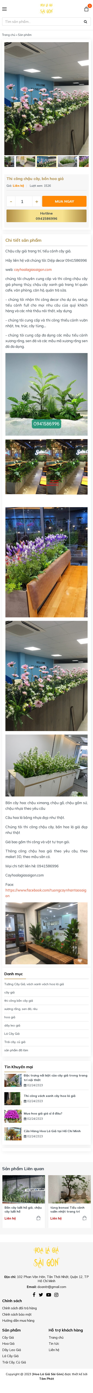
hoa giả (9, 1017)
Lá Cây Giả (11, 1034)
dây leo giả (12, 1025)
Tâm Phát (46, 1379)
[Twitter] (42, 1295)
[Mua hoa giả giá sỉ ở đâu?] (13, 1116)
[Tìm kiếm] (85, 21)
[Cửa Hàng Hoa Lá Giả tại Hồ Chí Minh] (13, 1133)
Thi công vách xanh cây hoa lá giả (49, 1096)
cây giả (9, 992)
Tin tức (54, 1343)
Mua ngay (64, 201)
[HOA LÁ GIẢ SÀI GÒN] (46, 1257)
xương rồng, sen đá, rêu (20, 1009)
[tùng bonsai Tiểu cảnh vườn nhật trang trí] (69, 1189)
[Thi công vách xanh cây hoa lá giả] (13, 1098)
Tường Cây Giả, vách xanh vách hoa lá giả (34, 984)
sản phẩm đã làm (16, 1050)
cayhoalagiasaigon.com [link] (33, 269)
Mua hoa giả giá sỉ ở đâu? (43, 1113)
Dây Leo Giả (11, 1350)
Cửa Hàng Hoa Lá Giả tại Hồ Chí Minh (52, 1131)
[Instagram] (57, 1295)
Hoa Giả (8, 1343)
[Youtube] (50, 1295)
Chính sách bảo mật (17, 1314)
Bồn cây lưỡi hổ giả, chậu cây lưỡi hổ (23, 1209)
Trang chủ (8, 35)
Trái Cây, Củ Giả (14, 1362)
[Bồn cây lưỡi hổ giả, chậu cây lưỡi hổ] (23, 1189)
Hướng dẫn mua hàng (18, 1320)
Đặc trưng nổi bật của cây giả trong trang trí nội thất (55, 1077)
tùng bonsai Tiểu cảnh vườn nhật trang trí (67, 1209)
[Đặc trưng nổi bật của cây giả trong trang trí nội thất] (13, 1080)
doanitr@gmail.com (51, 1287)
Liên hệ (54, 1350)
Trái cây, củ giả (14, 1042)
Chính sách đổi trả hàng (19, 1308)
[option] (46, 98)
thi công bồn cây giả (18, 1001)
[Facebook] (36, 1295)
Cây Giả (8, 1337)
